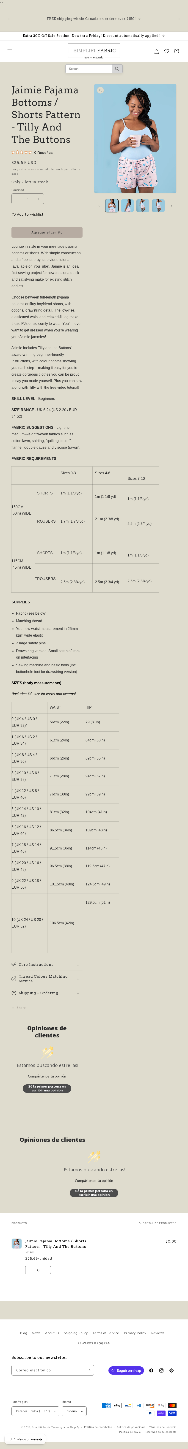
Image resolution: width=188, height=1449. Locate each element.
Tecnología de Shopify (65, 1427)
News (36, 1333)
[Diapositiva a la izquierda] (99, 206)
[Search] (117, 69)
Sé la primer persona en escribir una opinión (47, 1088)
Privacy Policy (135, 1333)
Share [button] (21, 1007)
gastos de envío (28, 169)
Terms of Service (106, 1333)
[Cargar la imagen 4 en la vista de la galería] (158, 205)
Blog (23, 1333)
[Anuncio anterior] (9, 19)
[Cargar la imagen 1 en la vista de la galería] (112, 205)
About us (52, 1333)
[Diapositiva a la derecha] (171, 206)
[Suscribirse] (89, 1370)
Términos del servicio (163, 1426)
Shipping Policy (76, 1333)
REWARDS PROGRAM (94, 1343)
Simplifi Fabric (41, 1427)
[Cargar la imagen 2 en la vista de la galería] (127, 205)
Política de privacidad (130, 1426)
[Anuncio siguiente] (179, 19)
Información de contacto (161, 1431)
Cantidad (17, 190)
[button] (10, 51)
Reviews (157, 1333)
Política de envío (130, 1431)
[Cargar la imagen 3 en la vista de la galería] (142, 205)
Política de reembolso (98, 1426)
